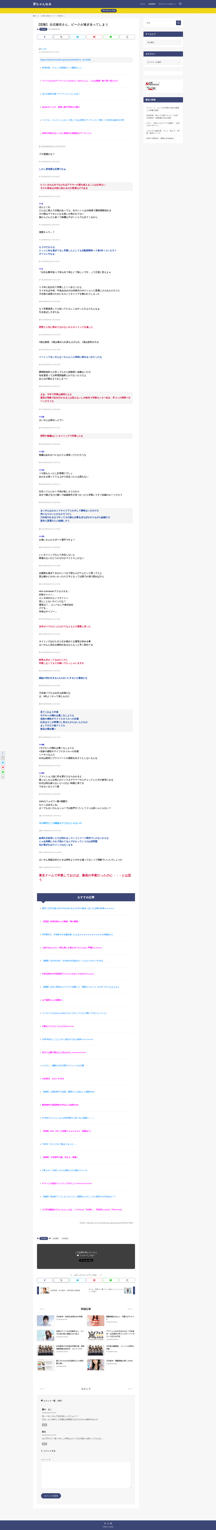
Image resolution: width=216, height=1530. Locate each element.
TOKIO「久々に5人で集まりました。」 (59, 1144)
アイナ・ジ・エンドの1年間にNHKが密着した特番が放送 (162, 109)
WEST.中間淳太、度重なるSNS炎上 (160, 138)
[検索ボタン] (180, 4)
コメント (45, 1460)
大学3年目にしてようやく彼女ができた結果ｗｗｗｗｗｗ (67, 1039)
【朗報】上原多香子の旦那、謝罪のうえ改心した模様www (68, 1092)
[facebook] (105, 1523)
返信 (44, 1425)
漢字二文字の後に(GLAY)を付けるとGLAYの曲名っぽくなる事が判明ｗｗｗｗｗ (78, 908)
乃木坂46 (43, 29)
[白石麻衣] (43, 49)
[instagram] (111, 1523)
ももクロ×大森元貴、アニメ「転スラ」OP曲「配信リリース (163, 132)
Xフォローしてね (109, 10)
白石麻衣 (56, 1238)
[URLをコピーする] (127, 37)
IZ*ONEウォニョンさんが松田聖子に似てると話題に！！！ (68, 1118)
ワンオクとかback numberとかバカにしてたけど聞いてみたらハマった (74, 1013)
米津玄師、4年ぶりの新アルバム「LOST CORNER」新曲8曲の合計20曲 (162, 116)
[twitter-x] (108, 1523)
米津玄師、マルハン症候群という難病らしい (62, 68)
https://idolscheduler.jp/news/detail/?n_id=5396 (65, 60)
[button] (44, 37)
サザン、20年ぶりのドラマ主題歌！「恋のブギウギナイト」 (163, 124)
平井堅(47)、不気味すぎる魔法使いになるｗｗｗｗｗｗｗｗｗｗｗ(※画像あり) (77, 934)
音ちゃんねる (42, 3)
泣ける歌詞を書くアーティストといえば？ (61, 94)
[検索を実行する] (178, 22)
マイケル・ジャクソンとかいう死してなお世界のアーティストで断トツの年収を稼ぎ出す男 (83, 120)
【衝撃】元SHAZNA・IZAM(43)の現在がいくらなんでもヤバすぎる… (73, 961)
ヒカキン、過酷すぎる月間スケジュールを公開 (63, 1065)
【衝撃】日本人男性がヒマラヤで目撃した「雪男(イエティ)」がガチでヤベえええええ (80, 987)
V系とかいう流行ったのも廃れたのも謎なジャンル (64, 1170)
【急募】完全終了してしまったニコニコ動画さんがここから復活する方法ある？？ (79, 1196)
